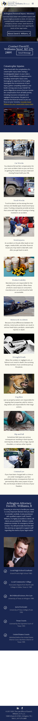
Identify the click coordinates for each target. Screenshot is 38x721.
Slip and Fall (19, 434)
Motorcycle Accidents (19, 320)
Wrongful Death (19, 357)
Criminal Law (19, 472)
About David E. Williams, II (19, 33)
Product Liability (19, 280)
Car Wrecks (19, 163)
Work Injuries (19, 240)
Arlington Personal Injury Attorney (19, 13)
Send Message (24, 53)
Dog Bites (19, 397)
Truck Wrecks (19, 200)
